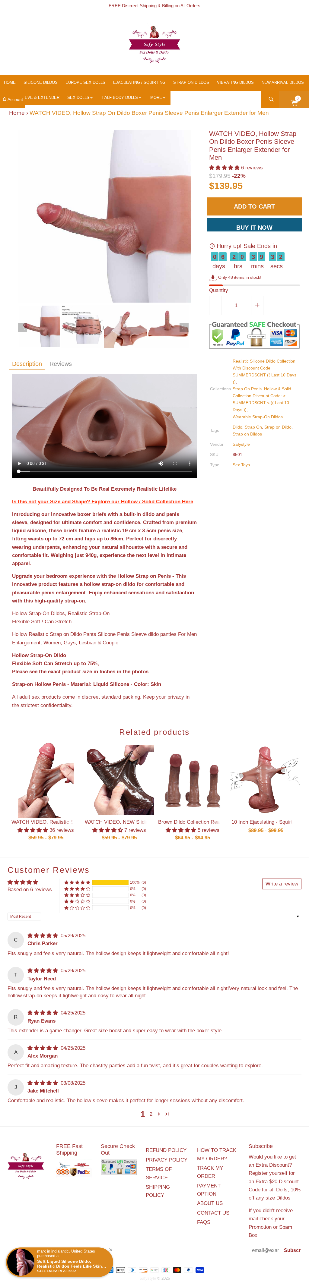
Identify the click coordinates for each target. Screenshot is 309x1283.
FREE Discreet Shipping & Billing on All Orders (154, 5)
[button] (225, 168)
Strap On (253, 427)
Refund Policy (166, 1150)
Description (27, 363)
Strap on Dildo (277, 427)
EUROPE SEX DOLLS (85, 82)
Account (15, 99)
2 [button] (151, 1114)
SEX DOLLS (78, 97)
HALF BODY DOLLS (120, 97)
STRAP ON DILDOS (191, 82)
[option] (104, 217)
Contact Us (213, 1213)
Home (17, 113)
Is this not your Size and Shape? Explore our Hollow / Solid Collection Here (102, 502)
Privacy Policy (166, 1160)
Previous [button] (22, 327)
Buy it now (254, 227)
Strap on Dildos (247, 434)
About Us (210, 1203)
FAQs (203, 1222)
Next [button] (184, 327)
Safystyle (241, 444)
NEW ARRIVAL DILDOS (283, 82)
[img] (43, 936)
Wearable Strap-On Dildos (258, 416)
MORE (156, 97)
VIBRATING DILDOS (235, 82)
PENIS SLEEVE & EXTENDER (31, 97)
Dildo (237, 427)
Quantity (218, 290)
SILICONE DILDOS (41, 82)
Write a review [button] (282, 884)
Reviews (60, 363)
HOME (10, 82)
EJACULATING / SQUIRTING (139, 82)
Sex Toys (241, 464)
